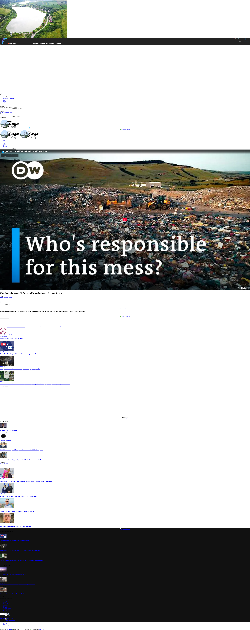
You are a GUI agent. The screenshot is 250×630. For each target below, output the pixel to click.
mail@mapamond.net (10, 620)
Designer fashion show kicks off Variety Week (12, 593)
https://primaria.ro (3, 336)
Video (4, 145)
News (4, 140)
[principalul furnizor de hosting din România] (22, 629)
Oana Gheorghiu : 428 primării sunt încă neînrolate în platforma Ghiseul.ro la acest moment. (25, 354)
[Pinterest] (22, 304)
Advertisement (6, 625)
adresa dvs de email (16, 116)
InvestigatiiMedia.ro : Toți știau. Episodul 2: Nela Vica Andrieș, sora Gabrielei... (21, 459)
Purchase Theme (6, 104)
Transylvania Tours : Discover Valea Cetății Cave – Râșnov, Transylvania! (20, 369)
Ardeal (1, 381)
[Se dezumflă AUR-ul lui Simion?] (3, 427)
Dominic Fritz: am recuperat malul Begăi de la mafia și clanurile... (17, 511)
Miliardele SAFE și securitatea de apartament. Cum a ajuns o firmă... (18, 496)
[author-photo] (3, 333)
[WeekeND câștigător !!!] (3, 437)
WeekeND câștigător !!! (6, 440)
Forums (4, 101)
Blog (4, 100)
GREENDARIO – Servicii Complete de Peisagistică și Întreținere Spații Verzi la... (21, 560)
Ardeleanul (2, 366)
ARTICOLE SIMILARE (5, 338)
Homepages (5, 146)
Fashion (4, 141)
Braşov (1, 524)
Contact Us (5, 627)
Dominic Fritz (3, 508)
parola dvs (14, 110)
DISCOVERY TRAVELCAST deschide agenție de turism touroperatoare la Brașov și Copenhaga (26, 481)
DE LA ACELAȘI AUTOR (17, 338)
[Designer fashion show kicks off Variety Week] (3, 591)
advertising (7, 618)
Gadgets (4, 143)
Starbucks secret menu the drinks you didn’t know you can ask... (17, 584)
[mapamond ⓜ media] (125, 129)
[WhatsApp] (26, 304)
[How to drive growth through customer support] (3, 571)
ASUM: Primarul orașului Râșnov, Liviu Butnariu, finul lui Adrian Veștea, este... (21, 450)
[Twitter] (17, 304)
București (2, 351)
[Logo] (10, 138)
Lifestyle (4, 144)
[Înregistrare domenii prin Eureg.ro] (31, 629)
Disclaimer (5, 623)
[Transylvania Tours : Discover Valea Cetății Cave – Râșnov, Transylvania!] (7, 365)
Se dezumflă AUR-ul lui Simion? (8, 430)
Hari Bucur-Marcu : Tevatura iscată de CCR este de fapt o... (16, 526)
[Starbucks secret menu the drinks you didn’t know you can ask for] (3, 581)
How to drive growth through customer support (12, 574)
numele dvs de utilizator (17, 108)
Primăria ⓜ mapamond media (6, 297)
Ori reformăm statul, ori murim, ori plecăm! (16, 327)
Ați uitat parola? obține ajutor (6, 112)
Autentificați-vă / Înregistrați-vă (9, 98)
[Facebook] (12, 304)
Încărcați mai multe (4, 463)
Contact (4, 102)
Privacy (4, 624)
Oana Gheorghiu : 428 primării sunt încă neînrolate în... (15, 540)
